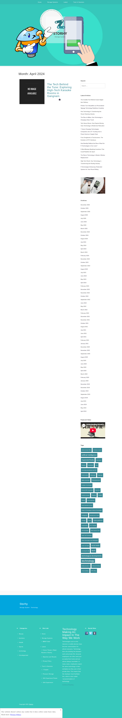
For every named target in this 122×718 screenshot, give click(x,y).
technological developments (92, 556)
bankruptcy (98, 460)
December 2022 (85, 289)
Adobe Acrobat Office (86, 449)
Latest (66, 2)
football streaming (85, 495)
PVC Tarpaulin (93, 525)
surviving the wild (85, 550)
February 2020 (85, 377)
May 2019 (83, 408)
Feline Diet (97, 490)
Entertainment (96, 480)
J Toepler (45, 669)
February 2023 (85, 286)
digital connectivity (86, 480)
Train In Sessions (78, 2)
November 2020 (85, 350)
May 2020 (83, 367)
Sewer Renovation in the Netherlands (90, 540)
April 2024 (83, 249)
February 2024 (85, 255)
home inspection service (87, 505)
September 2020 (85, 353)
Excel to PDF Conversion (87, 490)
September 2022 (85, 299)
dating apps (92, 475)
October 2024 (84, 235)
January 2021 (84, 343)
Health (21, 642)
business (90, 465)
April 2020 (83, 370)
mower (89, 520)
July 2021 (83, 330)
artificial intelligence (89, 455)
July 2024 (83, 242)
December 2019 (85, 384)
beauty (84, 465)
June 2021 (84, 333)
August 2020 (84, 357)
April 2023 (83, 282)
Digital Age (100, 475)
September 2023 (85, 265)
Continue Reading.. (68, 684)
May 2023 (83, 279)
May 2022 (83, 306)
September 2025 (85, 211)
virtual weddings (85, 570)
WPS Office (93, 570)
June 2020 (84, 364)
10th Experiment (48, 682)
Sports (21, 646)
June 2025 (84, 221)
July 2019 (83, 401)
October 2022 (84, 296)
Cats (97, 465)
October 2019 (84, 391)
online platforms (98, 520)
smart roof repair (85, 545)
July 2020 (83, 360)
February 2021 (85, 340)
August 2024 (84, 238)
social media (95, 545)
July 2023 (83, 272)
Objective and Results (49, 657)
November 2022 (85, 293)
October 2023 (84, 262)
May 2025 (83, 225)
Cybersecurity (85, 475)
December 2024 (85, 232)
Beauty (21, 634)
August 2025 (84, 215)
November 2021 (85, 320)
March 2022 (84, 309)
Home (40, 2)
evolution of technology (87, 485)
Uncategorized (23, 655)
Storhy (31, 704)
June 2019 (84, 404)
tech (93, 551)
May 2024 (83, 245)
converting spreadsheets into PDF (89, 470)
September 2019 (85, 394)
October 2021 (84, 323)
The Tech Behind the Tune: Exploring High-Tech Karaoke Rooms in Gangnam (59, 90)
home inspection (90, 500)
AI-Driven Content (97, 449)
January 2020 (84, 380)
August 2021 (84, 326)
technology (88, 560)
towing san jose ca (86, 565)
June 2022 (84, 303)
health (100, 495)
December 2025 (85, 205)
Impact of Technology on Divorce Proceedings (92, 510)
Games (94, 495)
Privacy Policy (47, 661)
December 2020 (85, 347)
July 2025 (83, 218)
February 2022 (85, 313)
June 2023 (84, 276)
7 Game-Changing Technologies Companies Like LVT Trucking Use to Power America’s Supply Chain (91, 131)
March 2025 (84, 228)
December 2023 (85, 259)
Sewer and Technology (87, 535)
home (83, 500)
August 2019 (84, 397)
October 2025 (84, 208)
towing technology (96, 565)
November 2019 (85, 387)
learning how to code (94, 515)
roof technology (85, 530)
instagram (84, 515)
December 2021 (85, 316)
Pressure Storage (48, 674)
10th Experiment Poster (50, 678)
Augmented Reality (88, 460)
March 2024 (84, 252)
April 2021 (83, 336)
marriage (84, 520)
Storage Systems (52, 2)
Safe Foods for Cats (95, 530)
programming (84, 525)
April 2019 (83, 411)
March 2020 (84, 374)
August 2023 (84, 269)
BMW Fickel (46, 641)
